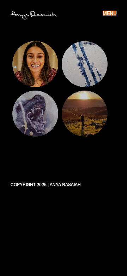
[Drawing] (35, 114)
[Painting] (85, 64)
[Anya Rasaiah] (37, 15)
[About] (35, 64)
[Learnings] (85, 114)
